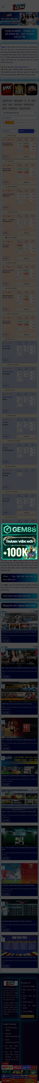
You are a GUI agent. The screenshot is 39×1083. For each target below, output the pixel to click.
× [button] (34, 526)
